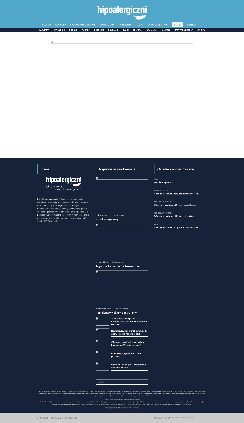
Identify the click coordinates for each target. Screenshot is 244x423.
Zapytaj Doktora (184, 30)
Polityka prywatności (182, 417)
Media (139, 25)
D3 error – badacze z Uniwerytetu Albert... (175, 204)
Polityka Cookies (162, 418)
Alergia (46, 25)
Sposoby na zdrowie (82, 25)
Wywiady (44, 30)
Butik (177, 25)
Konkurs (165, 30)
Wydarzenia (107, 25)
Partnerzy (125, 25)
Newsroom (59, 30)
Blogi (126, 30)
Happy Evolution (157, 25)
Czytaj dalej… (53, 221)
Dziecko (73, 30)
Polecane (113, 30)
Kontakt (192, 25)
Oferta (168, 417)
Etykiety (60, 25)
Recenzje (99, 30)
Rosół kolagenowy (163, 182)
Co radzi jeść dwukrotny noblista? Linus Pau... (176, 193)
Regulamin (159, 417)
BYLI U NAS (151, 30)
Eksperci (137, 30)
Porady (86, 30)
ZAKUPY (201, 30)
